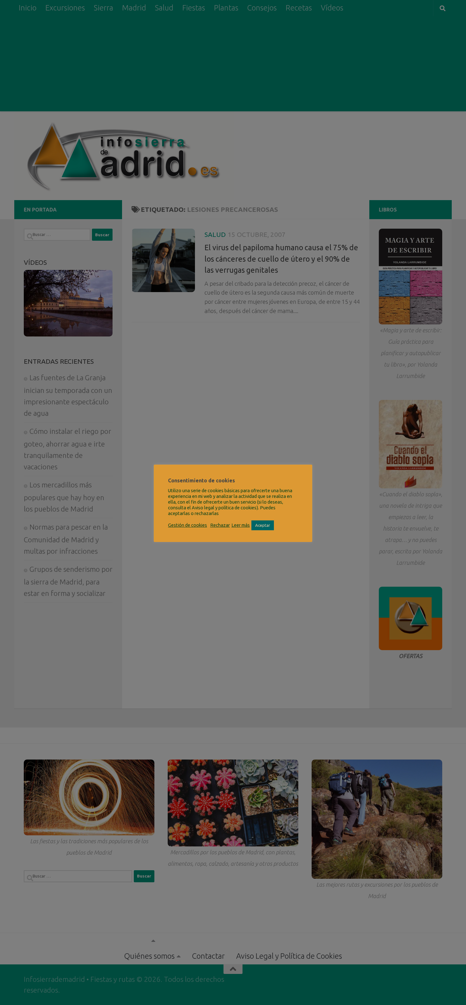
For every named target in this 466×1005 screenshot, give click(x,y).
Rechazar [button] (220, 525)
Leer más (240, 525)
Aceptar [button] (262, 525)
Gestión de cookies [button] (187, 525)
